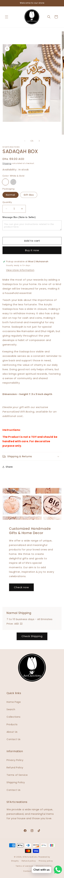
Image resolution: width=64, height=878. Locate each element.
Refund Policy (15, 767)
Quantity (7, 202)
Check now (21, 587)
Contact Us (14, 739)
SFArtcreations (30, 857)
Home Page (14, 702)
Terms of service (24, 866)
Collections (14, 716)
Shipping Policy (16, 782)
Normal (10, 195)
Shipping (6, 163)
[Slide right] (39, 140)
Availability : (10, 169)
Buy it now (32, 250)
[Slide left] (24, 140)
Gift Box (29, 195)
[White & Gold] (5, 182)
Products (12, 724)
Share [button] (9, 466)
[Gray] (13, 182)
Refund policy (29, 861)
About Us (12, 732)
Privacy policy (46, 861)
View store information (20, 270)
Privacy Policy (15, 760)
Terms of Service (17, 775)
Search (11, 709)
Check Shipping (32, 636)
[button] (6, 16)
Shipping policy (44, 866)
